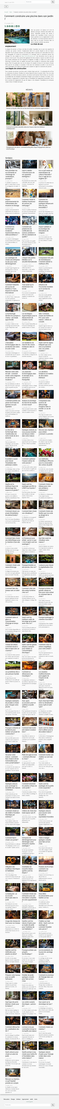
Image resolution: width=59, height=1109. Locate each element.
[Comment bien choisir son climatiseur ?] (29, 505)
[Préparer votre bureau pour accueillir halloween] (12, 969)
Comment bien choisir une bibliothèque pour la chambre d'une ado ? (12, 541)
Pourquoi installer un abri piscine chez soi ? (29, 566)
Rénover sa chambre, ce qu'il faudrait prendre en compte (12, 1081)
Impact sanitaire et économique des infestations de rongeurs (45, 230)
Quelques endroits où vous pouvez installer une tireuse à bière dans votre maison (29, 433)
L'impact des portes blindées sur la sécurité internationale (29, 260)
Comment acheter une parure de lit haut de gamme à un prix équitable (12, 403)
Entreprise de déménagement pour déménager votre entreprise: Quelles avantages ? (29, 842)
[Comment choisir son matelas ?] (46, 1021)
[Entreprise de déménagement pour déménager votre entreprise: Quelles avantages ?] (29, 831)
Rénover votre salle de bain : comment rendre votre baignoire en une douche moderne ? (12, 375)
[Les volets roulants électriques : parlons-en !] (29, 996)
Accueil (6, 12)
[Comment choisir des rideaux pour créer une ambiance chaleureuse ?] (46, 478)
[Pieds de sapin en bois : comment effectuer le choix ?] (29, 748)
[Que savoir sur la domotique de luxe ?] (46, 996)
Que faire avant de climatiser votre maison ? (45, 540)
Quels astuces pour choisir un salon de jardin (11, 1054)
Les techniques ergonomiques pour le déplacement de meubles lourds (29, 316)
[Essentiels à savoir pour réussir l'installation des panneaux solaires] (12, 452)
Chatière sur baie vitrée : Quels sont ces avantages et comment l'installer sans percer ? (46, 925)
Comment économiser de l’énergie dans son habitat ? (46, 977)
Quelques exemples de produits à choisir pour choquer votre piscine (12, 704)
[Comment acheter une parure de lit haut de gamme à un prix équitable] (12, 394)
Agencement (25, 1099)
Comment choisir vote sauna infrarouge (12, 566)
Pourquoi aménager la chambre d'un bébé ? (46, 618)
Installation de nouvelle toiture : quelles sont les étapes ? (27, 870)
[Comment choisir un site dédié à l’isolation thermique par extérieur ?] (12, 804)
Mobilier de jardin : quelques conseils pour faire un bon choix (28, 978)
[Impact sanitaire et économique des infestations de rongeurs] (46, 220)
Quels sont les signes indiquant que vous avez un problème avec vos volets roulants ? (46, 346)
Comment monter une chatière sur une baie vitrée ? (46, 757)
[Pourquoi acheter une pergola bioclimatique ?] (29, 944)
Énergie (13, 1099)
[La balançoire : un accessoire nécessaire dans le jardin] (12, 887)
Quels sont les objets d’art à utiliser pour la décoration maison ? (46, 730)
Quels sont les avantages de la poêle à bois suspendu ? (46, 786)
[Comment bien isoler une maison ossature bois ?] (29, 721)
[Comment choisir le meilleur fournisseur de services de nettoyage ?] (29, 193)
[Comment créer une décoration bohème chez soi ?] (29, 582)
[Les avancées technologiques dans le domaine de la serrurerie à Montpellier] (29, 365)
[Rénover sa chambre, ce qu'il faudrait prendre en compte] (12, 1073)
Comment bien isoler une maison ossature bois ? (29, 730)
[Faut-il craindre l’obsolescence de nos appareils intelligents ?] (29, 164)
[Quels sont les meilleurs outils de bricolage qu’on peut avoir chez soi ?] (29, 611)
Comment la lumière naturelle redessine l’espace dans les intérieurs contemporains (25, 128)
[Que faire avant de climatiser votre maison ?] (46, 532)
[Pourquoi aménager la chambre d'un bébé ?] (46, 611)
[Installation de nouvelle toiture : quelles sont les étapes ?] (29, 860)
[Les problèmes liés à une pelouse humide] (12, 665)
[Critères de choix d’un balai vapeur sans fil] (29, 804)
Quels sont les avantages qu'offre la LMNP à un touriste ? (29, 486)
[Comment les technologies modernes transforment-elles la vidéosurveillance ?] (12, 220)
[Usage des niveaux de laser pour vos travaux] (12, 915)
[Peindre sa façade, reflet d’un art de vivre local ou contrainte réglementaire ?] (28, 100)
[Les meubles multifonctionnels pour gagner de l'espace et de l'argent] (46, 665)
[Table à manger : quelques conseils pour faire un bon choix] (46, 831)
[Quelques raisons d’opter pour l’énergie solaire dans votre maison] (46, 1046)
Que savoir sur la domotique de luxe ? (45, 1003)
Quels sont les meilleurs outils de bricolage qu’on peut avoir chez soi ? (29, 620)
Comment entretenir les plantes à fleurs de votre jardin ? (29, 786)
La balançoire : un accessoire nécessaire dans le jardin (11, 897)
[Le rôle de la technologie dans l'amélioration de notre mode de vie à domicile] (12, 423)
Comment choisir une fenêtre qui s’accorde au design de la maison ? (46, 514)
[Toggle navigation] (6, 6)
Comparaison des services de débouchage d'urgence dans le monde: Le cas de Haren (45, 405)
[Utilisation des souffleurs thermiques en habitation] (12, 860)
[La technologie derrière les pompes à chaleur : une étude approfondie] (12, 307)
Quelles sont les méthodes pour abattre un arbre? (11, 952)
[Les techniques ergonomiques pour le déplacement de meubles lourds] (29, 307)
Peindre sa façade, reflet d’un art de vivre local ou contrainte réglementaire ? (28, 108)
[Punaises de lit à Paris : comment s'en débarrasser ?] (46, 860)
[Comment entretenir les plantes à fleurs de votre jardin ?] (29, 777)
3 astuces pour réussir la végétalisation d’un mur (46, 567)
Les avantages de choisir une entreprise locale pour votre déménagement (12, 261)
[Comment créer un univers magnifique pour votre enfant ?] (46, 638)
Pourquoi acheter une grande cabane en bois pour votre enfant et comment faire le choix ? (46, 592)
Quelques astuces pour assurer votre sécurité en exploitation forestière (46, 814)
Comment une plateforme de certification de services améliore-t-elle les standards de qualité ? (29, 232)
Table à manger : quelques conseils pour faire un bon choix (45, 841)
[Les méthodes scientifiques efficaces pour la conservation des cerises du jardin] (46, 452)
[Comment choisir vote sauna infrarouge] (12, 559)
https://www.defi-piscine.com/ (28, 56)
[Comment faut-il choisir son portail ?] (12, 831)
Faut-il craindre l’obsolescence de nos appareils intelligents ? (28, 173)
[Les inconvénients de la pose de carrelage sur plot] (46, 944)
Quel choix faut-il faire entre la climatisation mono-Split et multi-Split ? (46, 704)
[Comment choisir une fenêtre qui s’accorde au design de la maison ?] (46, 505)
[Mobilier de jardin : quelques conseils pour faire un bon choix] (29, 969)
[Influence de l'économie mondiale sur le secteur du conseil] (46, 278)
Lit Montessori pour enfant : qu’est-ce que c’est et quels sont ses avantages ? (29, 541)
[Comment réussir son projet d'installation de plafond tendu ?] (12, 505)
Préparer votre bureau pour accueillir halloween (12, 977)
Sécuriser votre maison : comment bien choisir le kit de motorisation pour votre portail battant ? (12, 759)
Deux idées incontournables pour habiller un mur (46, 896)
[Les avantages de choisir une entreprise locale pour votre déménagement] (12, 251)
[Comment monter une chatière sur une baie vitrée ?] (46, 748)
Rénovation (6, 1099)
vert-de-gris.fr (29, 1102)
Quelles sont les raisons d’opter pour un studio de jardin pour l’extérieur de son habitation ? (29, 925)
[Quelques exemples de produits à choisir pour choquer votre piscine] (12, 694)
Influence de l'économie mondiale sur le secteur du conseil (46, 287)
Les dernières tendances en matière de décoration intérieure (46, 374)
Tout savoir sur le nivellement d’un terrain (28, 286)
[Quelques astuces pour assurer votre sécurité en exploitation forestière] (46, 804)
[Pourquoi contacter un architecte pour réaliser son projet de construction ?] (12, 721)
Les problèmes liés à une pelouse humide (12, 673)
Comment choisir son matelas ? (46, 1028)
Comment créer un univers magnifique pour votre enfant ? (45, 646)
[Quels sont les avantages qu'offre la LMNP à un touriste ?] (29, 478)
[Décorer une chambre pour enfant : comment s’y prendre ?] (46, 423)
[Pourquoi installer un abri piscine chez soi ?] (29, 559)
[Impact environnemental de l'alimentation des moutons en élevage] (12, 193)
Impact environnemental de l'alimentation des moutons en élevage (12, 202)
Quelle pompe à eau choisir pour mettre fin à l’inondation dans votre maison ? (29, 1055)
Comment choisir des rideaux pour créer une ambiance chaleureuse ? (46, 487)
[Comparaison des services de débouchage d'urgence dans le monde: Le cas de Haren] (46, 394)
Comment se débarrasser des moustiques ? (27, 674)
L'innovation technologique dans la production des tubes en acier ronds (12, 345)
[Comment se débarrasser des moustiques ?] (29, 665)
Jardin (31, 1099)
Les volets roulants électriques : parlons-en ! (29, 1004)
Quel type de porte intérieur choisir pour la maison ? (12, 1004)
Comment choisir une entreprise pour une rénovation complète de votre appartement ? (29, 898)
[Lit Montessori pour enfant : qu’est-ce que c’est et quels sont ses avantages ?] (29, 532)
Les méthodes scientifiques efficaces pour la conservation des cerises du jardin (46, 462)
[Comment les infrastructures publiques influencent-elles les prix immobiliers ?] (46, 193)
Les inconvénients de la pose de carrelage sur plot (46, 952)
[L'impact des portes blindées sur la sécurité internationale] (29, 251)
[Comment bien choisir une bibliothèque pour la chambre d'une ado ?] (12, 532)
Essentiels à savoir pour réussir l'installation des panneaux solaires (11, 462)
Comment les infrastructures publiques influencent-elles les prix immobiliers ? (46, 203)
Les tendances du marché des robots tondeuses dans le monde (28, 345)
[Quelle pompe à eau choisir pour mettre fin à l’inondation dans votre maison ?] (29, 1046)
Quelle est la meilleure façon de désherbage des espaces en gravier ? (12, 487)
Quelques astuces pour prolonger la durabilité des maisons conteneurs (12, 787)
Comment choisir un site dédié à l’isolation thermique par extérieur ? (12, 814)
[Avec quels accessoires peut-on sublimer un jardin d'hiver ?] (29, 694)
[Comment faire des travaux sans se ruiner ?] (12, 582)
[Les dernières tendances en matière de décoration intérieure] (46, 365)
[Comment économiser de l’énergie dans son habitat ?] (46, 969)
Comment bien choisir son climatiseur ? (29, 512)
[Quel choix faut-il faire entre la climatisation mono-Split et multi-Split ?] (46, 694)
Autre (10, 12)
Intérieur (18, 1099)
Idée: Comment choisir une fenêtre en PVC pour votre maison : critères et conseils (46, 317)
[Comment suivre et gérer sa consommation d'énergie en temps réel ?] (12, 611)
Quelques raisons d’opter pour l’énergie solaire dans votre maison (46, 1055)
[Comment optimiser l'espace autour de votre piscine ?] (29, 452)
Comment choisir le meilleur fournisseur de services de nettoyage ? (28, 202)
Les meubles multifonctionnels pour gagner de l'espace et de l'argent (44, 676)
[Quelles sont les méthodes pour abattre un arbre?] (12, 944)
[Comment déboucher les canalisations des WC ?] (12, 1021)
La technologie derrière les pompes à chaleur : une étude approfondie (12, 316)
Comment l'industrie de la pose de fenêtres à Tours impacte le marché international (12, 288)
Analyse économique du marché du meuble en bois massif (29, 402)
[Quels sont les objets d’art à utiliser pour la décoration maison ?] (46, 721)
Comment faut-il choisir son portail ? (11, 839)
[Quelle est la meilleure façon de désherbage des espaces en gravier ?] (12, 478)
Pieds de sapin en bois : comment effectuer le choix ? (29, 757)
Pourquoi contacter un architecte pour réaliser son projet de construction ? (12, 731)
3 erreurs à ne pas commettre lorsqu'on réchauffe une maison (29, 1029)
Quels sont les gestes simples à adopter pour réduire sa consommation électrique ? (29, 648)
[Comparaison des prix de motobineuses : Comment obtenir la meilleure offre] (46, 251)
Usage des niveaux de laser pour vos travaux (12, 922)
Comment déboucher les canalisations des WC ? (12, 1029)
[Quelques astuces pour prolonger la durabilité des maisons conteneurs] (12, 777)
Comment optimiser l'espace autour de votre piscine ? (28, 461)
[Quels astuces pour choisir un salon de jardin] (12, 1046)
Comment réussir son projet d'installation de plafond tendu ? (12, 513)
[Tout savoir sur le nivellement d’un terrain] (29, 278)
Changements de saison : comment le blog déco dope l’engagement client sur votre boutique (28, 148)
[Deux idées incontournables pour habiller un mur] (46, 887)
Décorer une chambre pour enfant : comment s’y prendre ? (46, 433)
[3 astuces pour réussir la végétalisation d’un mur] (46, 559)
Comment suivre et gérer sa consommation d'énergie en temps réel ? (11, 621)
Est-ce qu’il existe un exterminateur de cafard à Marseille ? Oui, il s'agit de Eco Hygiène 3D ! (45, 174)
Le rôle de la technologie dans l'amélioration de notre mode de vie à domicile (12, 434)
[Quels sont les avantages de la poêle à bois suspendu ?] (46, 777)
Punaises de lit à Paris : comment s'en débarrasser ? (46, 869)
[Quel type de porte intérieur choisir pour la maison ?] (12, 996)
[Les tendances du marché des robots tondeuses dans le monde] (29, 336)
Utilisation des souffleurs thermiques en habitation (12, 869)
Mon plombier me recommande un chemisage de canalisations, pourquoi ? (11, 174)
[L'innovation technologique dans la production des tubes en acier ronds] (12, 336)
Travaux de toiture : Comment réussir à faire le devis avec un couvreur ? (12, 647)
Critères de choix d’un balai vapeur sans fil (29, 812)
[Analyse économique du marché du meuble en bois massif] (29, 394)
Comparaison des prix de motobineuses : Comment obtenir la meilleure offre (46, 261)
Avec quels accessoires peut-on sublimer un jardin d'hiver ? (29, 704)
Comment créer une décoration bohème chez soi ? (28, 590)
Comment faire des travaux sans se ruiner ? (12, 590)
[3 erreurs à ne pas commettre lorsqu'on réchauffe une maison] (29, 1021)
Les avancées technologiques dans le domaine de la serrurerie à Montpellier (29, 375)
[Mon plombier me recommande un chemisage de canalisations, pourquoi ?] (12, 164)
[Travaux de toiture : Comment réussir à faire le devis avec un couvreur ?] (12, 638)
